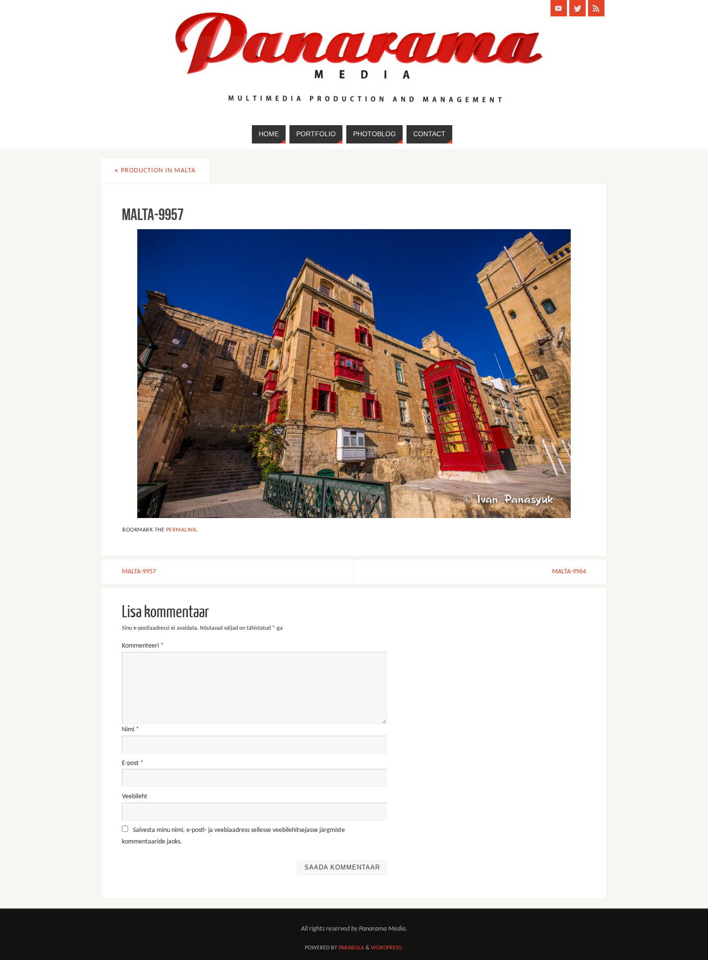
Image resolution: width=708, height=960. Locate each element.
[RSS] (596, 8)
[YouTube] (559, 8)
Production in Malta (155, 170)
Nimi (130, 729)
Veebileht (134, 796)
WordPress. (387, 948)
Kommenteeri (143, 645)
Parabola (351, 948)
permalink (181, 530)
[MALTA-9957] (354, 373)
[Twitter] (577, 8)
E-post (133, 763)
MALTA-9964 (569, 571)
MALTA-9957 (139, 571)
